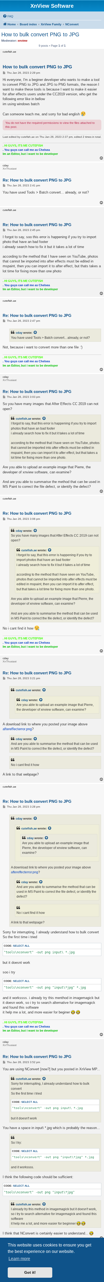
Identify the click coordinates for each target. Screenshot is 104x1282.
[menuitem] (8, 16)
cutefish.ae (23, 418)
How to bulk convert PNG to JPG (40, 34)
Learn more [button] (19, 1258)
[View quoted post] (35, 332)
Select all (21, 945)
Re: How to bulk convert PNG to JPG (37, 180)
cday (19, 332)
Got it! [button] (30, 1272)
